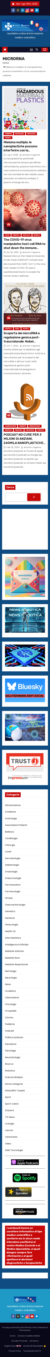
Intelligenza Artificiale (16, 944)
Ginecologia (11, 924)
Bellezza (9, 831)
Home (6, 62)
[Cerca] (34, 497)
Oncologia (31, 134)
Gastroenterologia (15, 904)
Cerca (10, 487)
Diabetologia (12, 865)
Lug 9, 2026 (13, 154)
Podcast (41, 430)
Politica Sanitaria (14, 1037)
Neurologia (11, 977)
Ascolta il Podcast (19, 1341)
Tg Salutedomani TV (32, 1351)
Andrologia (11, 818)
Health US (26, 235)
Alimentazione (10, 426)
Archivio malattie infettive (29, 1335)
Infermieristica (13, 937)
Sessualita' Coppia (15, 1090)
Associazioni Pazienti (16, 825)
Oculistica (10, 991)
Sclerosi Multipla (14, 1077)
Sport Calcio (11, 1103)
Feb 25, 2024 (13, 447)
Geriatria (18, 430)
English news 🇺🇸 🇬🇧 (12, 1346)
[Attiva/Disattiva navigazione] (31, 50)
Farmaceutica (12, 884)
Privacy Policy (15, 1351)
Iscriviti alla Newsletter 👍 (34, 1346)
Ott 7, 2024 (13, 345)
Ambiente (8, 134)
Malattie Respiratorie (16, 964)
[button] (37, 50)
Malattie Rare (12, 957)
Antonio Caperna (31, 154)
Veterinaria (11, 1137)
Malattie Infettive (14, 951)
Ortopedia (10, 1010)
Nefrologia (10, 971)
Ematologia (19, 134)
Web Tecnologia (14, 1150)
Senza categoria (14, 1084)
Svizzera (9, 1110)
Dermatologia (34, 426)
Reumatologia (12, 1057)
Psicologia (10, 1050)
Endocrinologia (13, 878)
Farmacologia (12, 891)
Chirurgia (10, 845)
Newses (42, 1327)
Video (8, 1143)
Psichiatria (10, 1044)
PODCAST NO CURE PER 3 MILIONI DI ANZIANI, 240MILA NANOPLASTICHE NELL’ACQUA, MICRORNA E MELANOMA (23, 443)
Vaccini (9, 1130)
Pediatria (10, 1024)
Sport (8, 1097)
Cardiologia (11, 838)
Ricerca (8, 138)
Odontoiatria (12, 997)
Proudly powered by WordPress (17, 1327)
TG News (10, 1117)
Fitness (9, 898)
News (17, 329)
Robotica (10, 1070)
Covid (7, 235)
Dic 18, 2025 (13, 252)
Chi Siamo (34, 1341)
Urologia (9, 1123)
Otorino (9, 1017)
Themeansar (25, 1330)
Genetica (16, 235)
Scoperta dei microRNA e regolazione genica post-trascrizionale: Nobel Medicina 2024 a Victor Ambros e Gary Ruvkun (22, 341)
